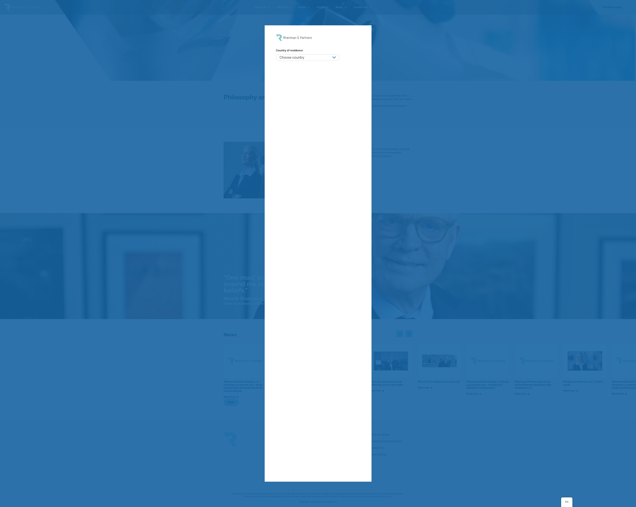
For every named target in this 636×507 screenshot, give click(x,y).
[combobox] (308, 57)
